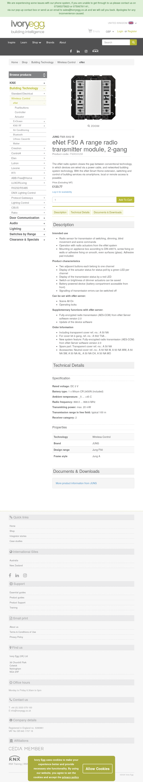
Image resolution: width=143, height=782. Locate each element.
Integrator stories (18, 536)
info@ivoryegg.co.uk (21, 710)
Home (12, 525)
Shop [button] (35, 42)
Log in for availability (62, 191)
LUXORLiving (19, 183)
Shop (12, 531)
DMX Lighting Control (23, 192)
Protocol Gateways (22, 198)
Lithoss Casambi (21, 138)
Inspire (11, 42)
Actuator (19, 116)
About (62, 42)
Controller (20, 112)
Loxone (15, 168)
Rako (14, 212)
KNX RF (17, 125)
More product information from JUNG (76, 483)
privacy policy (70, 777)
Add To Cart (125, 199)
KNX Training (15, 763)
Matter (16, 143)
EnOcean (17, 121)
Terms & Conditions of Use (23, 632)
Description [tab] (60, 212)
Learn (24, 42)
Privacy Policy (16, 637)
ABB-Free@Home (21, 178)
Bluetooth (18, 134)
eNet (15, 102)
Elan (13, 158)
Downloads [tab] (108, 212)
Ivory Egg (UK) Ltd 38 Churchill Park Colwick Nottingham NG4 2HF (19, 664)
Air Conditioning (21, 130)
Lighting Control (20, 202)
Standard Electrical (22, 93)
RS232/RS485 (19, 188)
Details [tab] (80, 212)
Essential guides (18, 592)
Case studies (16, 541)
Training (13, 607)
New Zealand (16, 565)
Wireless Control (20, 98)
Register (132, 31)
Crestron (16, 148)
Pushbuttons (22, 107)
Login (120, 31)
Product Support (17, 602)
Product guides (17, 597)
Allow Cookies (98, 768)
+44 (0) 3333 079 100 (21, 707)
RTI (13, 173)
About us (14, 626)
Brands (50, 42)
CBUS (15, 207)
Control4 (16, 153)
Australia (14, 560)
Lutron (14, 163)
